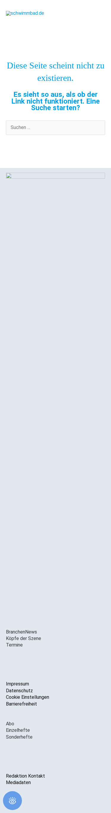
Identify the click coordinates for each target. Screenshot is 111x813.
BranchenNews (21, 632)
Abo (10, 724)
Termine (14, 645)
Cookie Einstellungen (27, 697)
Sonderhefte (19, 737)
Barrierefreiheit (21, 704)
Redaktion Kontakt (25, 776)
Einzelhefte (18, 730)
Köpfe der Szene (23, 638)
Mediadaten (18, 782)
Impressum (17, 684)
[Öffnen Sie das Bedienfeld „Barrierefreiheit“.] (12, 800)
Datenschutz (19, 690)
